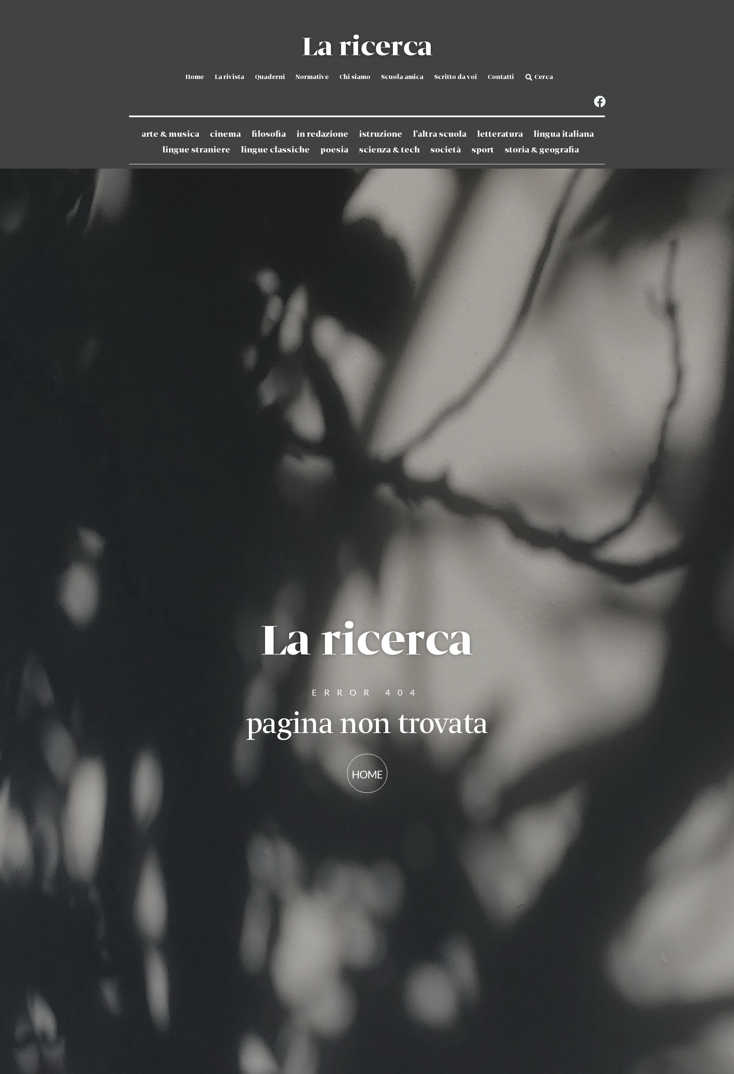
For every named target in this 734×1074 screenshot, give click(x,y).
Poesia (334, 150)
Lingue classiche (275, 150)
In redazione (322, 134)
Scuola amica (402, 77)
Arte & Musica (170, 134)
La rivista (229, 77)
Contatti (501, 77)
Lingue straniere (196, 150)
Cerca (543, 77)
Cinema (225, 134)
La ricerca (367, 47)
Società (445, 150)
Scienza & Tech (389, 150)
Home (194, 77)
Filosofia (268, 134)
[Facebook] (599, 101)
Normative (312, 77)
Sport (482, 150)
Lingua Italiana (564, 134)
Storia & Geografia (542, 150)
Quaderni (270, 77)
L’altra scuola (439, 134)
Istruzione (380, 134)
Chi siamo (354, 77)
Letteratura (500, 134)
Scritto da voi (455, 77)
